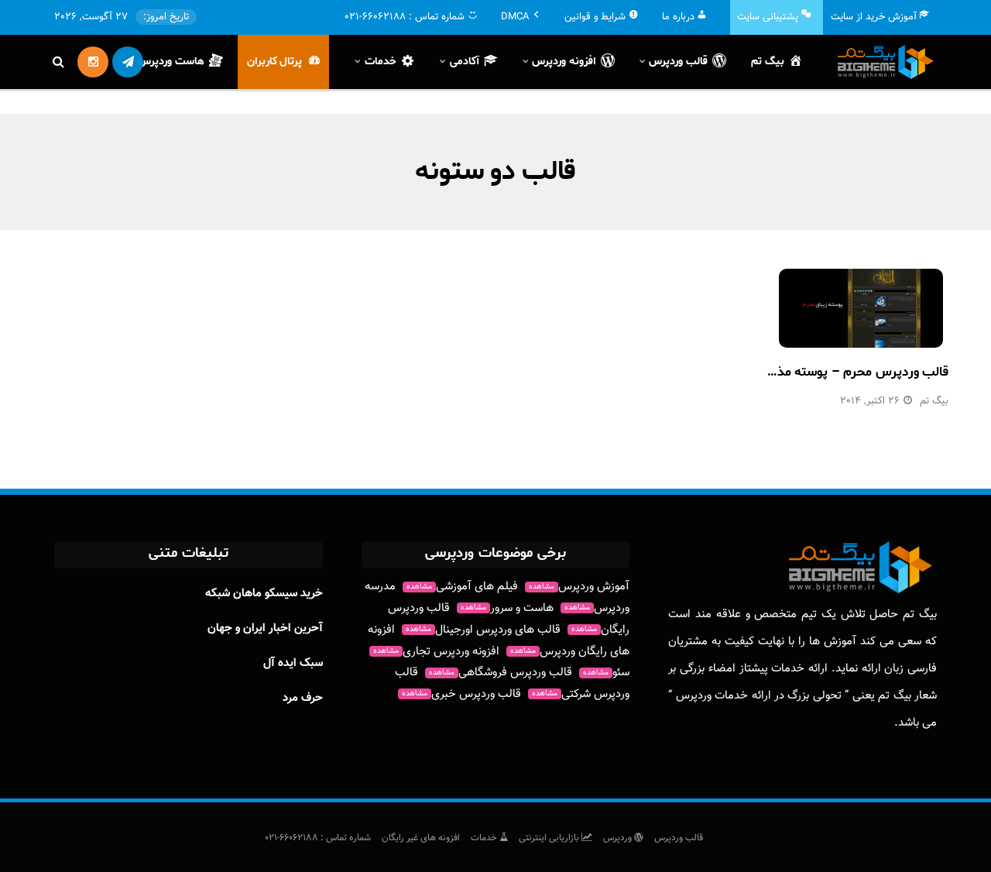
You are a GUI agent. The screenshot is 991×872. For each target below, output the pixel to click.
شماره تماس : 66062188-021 (318, 838)
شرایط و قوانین (595, 17)
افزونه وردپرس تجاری (436, 652)
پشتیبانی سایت (767, 17)
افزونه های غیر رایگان (421, 838)
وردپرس (618, 838)
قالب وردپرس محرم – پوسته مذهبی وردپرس (827, 372)
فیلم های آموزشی (462, 587)
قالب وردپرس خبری (461, 694)
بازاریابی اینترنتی (550, 838)
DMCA (515, 17)
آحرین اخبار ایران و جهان (265, 628)
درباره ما (678, 17)
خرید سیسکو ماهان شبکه (264, 594)
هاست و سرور (507, 608)
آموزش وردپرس (579, 587)
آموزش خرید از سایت (874, 17)
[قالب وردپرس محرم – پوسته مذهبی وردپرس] (861, 308)
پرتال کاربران (275, 61)
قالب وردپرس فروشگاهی (500, 672)
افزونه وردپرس (564, 61)
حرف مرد (303, 698)
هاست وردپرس (171, 61)
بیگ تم (767, 61)
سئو (606, 672)
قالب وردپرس (678, 838)
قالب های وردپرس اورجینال (483, 630)
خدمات (485, 838)
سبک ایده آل (293, 663)
